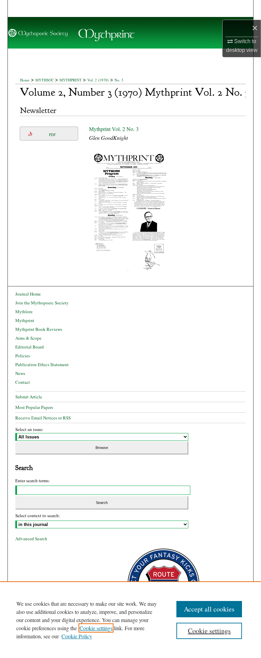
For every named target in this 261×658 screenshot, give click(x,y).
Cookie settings (96, 628)
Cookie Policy (77, 636)
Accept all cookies (209, 609)
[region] (130, 619)
